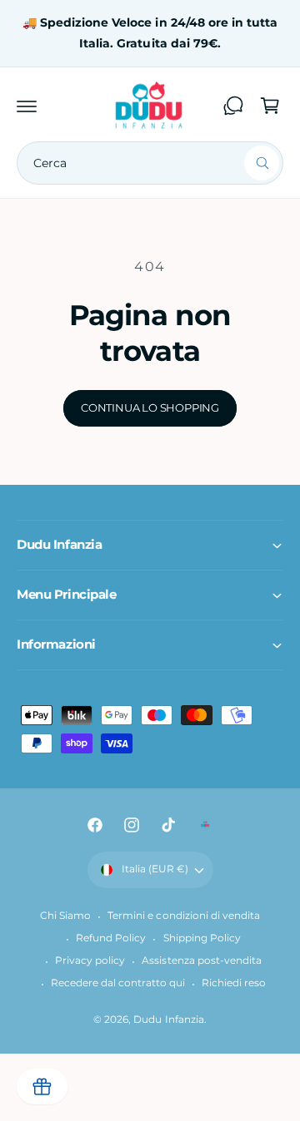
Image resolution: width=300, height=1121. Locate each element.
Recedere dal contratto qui (118, 983)
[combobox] (150, 163)
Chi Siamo (65, 915)
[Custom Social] (205, 825)
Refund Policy (111, 938)
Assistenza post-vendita (201, 960)
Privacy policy (90, 960)
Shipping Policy (202, 938)
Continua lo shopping (150, 407)
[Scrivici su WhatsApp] (233, 105)
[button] (26, 105)
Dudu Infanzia (168, 1019)
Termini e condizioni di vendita (183, 915)
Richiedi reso (234, 983)
